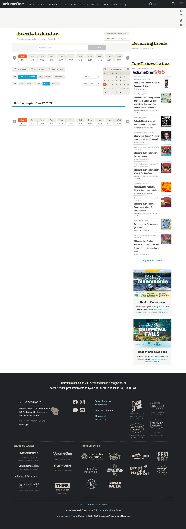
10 (124, 81)
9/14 (42, 58)
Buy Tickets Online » (152, 260)
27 (108, 92)
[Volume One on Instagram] (181, 15)
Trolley (123, 4)
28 (112, 92)
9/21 (109, 58)
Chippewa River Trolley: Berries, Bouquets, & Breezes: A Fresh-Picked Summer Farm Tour (146, 246)
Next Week (39, 69)
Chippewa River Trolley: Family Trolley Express (146, 154)
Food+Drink (53, 4)
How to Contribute (104, 410)
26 (105, 92)
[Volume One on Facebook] (181, 11)
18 (128, 84)
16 (120, 84)
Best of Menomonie (152, 302)
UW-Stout (164, 312)
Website (109, 510)
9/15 (52, 58)
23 (120, 88)
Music (29, 83)
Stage (37, 83)
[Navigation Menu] (181, 4)
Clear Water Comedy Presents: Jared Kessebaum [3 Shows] (147, 137)
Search (96, 47)
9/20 (100, 58)
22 (116, 88)
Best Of (94, 4)
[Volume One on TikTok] (181, 20)
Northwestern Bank (152, 362)
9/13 (32, 58)
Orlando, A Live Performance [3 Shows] (146, 226)
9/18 (80, 58)
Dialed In (83, 4)
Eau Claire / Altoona (27, 76)
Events (41, 4)
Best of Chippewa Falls (152, 351)
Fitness (55, 83)
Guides (73, 4)
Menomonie (59, 76)
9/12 (23, 58)
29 (116, 92)
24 (124, 88)
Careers (105, 504)
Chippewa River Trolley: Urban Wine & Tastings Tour (146, 171)
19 (105, 88)
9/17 (71, 58)
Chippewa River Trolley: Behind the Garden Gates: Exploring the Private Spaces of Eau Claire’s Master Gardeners (147, 102)
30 (120, 92)
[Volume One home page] (15, 4)
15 (116, 84)
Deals (64, 4)
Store (114, 4)
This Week (21, 69)
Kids (21, 83)
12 (105, 84)
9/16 (61, 58)
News (32, 4)
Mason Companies (156, 359)
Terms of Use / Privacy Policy (69, 515)
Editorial (98, 510)
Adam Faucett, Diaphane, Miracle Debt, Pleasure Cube (145, 188)
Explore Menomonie (149, 312)
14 (112, 84)
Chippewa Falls (45, 76)
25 (128, 88)
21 (112, 88)
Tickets (104, 4)
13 (108, 84)
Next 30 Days (57, 69)
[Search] (173, 4)
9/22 (119, 58)
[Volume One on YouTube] (181, 25)
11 (128, 81)
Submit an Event (116, 33)
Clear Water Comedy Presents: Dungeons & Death (147, 84)
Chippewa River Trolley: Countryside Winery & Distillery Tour (144, 207)
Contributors (92, 504)
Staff (80, 504)
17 (124, 84)
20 (109, 88)
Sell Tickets (118, 38)
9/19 (90, 58)
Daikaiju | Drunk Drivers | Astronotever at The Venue (145, 123)
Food (46, 83)
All (15, 76)
